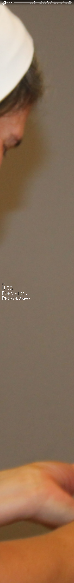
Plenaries (45, 3)
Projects (50, 3)
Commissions (55, 3)
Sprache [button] (70, 1)
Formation (40, 3)
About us (31, 3)
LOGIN (64, 1)
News (35, 3)
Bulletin (60, 3)
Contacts (65, 3)
